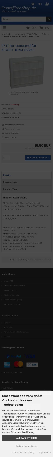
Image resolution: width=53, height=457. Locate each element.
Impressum (45, 452)
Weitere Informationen (26, 446)
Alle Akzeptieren (26, 438)
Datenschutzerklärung (22, 452)
